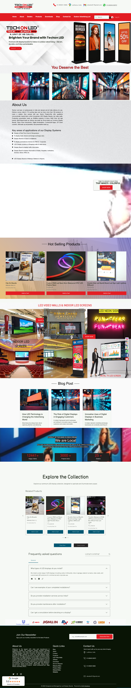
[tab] (33, 560)
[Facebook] (127, 355)
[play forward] (107, 622)
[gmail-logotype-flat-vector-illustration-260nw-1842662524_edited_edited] (127, 343)
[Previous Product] (3, 266)
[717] (127, 339)
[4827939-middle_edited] (127, 347)
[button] (32, 579)
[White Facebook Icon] (17, 674)
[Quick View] (25, 266)
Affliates (55, 659)
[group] (66, 273)
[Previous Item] (15, 86)
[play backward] (18, 622)
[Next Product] (129, 266)
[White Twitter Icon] (13, 674)
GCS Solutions (85, 686)
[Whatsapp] (127, 351)
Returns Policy (57, 665)
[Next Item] (126, 86)
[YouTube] (127, 359)
